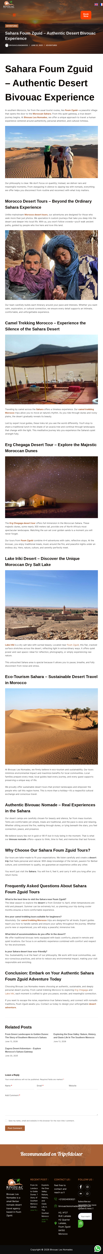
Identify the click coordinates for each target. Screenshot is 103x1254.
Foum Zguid (73, 644)
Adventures (11, 26)
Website (72, 1085)
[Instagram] (87, 1187)
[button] (14, 15)
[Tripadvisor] (80, 1193)
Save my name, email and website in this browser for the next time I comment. (42, 1121)
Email (40, 1085)
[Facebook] (80, 1187)
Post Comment (15, 1128)
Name (8, 1085)
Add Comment (12, 1095)
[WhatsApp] (87, 1193)
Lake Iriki (9, 993)
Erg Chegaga (81, 990)
